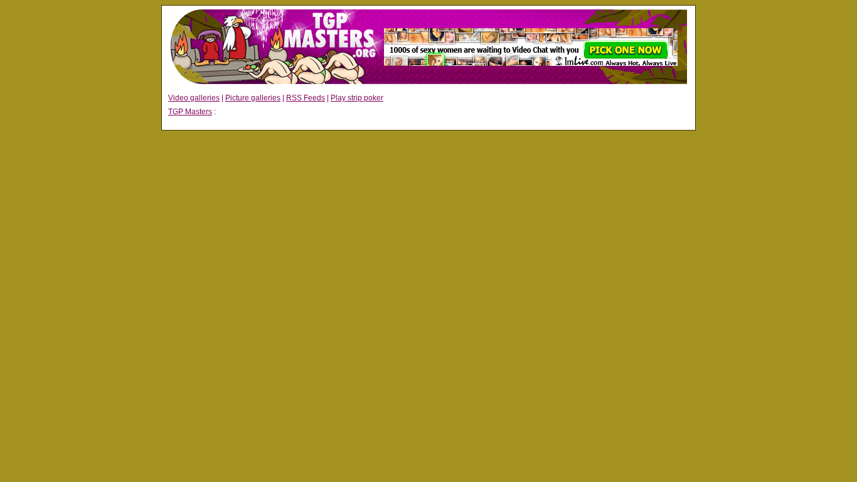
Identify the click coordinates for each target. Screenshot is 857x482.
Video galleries (194, 98)
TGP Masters (190, 111)
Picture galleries (252, 98)
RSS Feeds (305, 98)
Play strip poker (357, 98)
